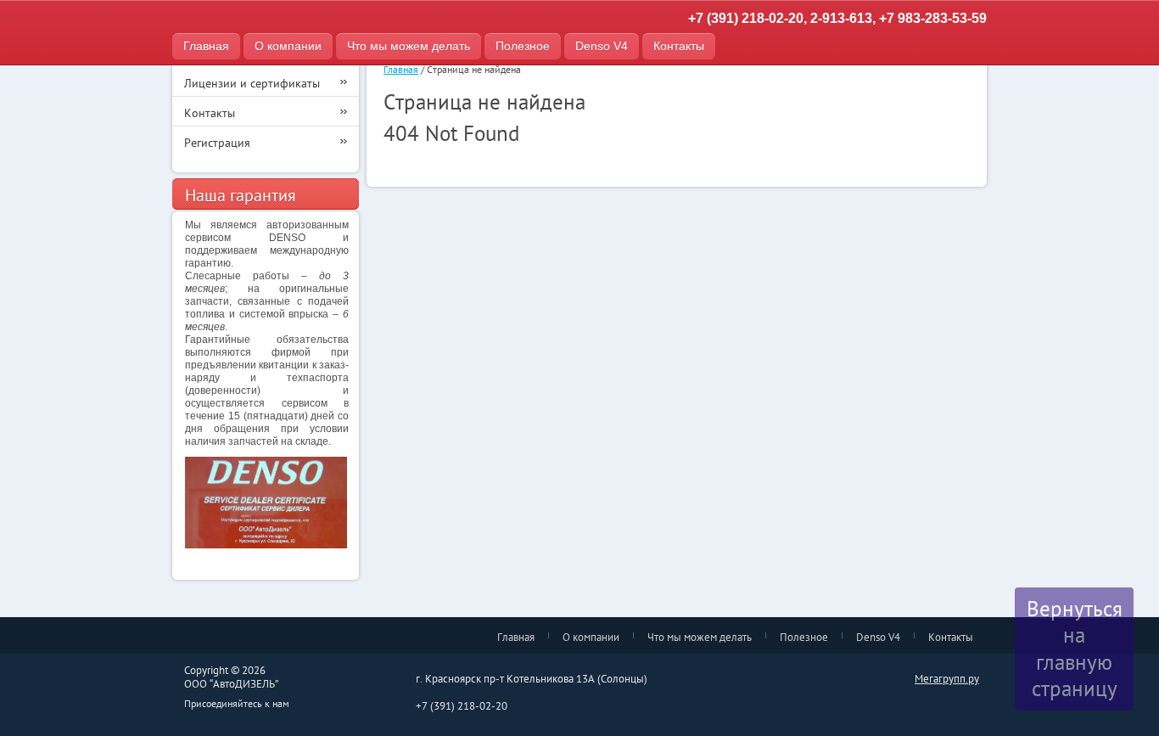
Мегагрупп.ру (947, 678)
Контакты (678, 46)
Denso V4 (601, 46)
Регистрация (217, 142)
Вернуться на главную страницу (1075, 648)
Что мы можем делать (408, 46)
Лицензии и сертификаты (252, 83)
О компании (288, 46)
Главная (206, 46)
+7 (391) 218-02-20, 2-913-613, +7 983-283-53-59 (837, 18)
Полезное (523, 46)
